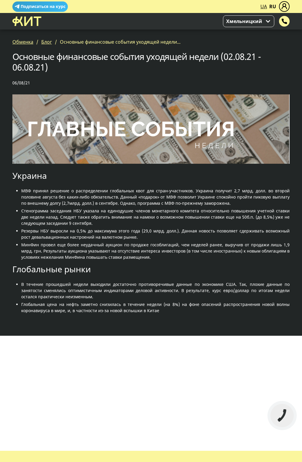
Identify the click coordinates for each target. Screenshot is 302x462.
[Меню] (284, 6)
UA (263, 6)
